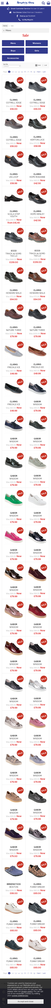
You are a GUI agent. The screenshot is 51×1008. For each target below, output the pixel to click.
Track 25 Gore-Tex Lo (13, 254)
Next (38, 72)
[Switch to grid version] (36, 65)
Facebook (27, 16)
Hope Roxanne (37, 177)
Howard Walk (14, 293)
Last (44, 72)
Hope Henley (37, 214)
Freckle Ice (13, 367)
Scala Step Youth (14, 215)
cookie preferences (20, 996)
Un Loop (13, 177)
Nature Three (13, 330)
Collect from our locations (27, 12)
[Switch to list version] (43, 65)
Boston (13, 887)
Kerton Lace (37, 140)
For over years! (27, 8)
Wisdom (37, 404)
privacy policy (27, 991)
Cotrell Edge (13, 103)
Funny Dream (37, 887)
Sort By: (5, 64)
